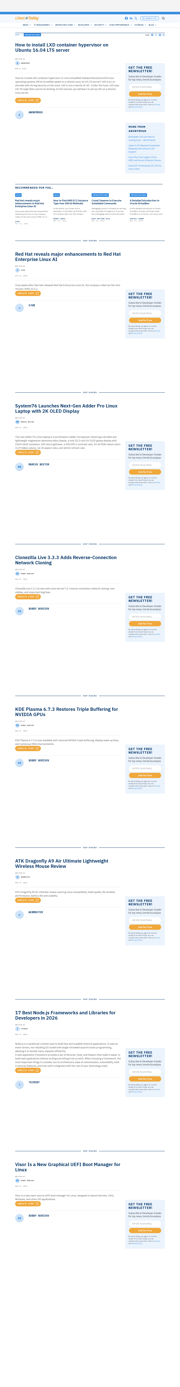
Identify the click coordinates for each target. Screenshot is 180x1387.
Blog (151, 25)
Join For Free (145, 94)
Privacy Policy (137, 107)
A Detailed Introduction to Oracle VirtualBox (144, 202)
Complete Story (25, 100)
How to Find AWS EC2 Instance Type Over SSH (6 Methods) (70, 202)
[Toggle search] (163, 18)
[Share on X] (156, 35)
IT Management (42, 25)
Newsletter (151, 18)
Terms (157, 104)
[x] (135, 18)
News (26, 25)
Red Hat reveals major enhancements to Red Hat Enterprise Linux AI (29, 203)
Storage (139, 25)
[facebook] (126, 18)
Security (99, 25)
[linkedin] (131, 18)
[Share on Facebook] (152, 35)
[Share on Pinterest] (160, 35)
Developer (83, 25)
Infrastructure (64, 25)
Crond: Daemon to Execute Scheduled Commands (106, 202)
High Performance (119, 25)
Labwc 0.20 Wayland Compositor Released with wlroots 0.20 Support (144, 148)
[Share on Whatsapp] (164, 35)
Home (17, 35)
